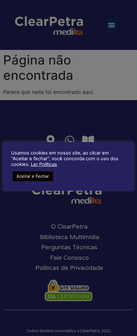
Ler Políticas (44, 164)
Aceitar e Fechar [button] (33, 176)
